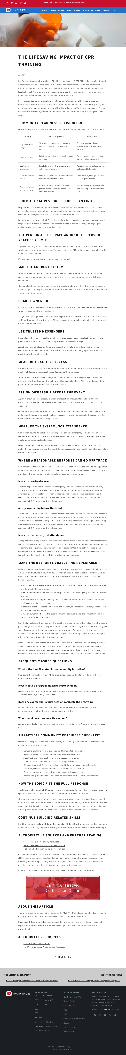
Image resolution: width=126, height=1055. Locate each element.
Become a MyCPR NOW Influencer (105, 1010)
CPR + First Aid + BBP (44, 1000)
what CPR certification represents (76, 824)
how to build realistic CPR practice (39, 824)
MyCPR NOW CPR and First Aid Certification (73, 870)
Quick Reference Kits (72, 997)
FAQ (65, 1014)
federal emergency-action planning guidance (44, 845)
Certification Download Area (75, 1018)
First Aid (38, 1017)
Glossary (67, 1023)
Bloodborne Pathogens (44, 1022)
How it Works (69, 1001)
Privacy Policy (69, 1027)
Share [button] (23, 75)
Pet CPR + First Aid (43, 1031)
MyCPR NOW (60, 1047)
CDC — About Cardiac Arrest (37, 943)
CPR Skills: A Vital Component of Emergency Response (94, 980)
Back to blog (64, 957)
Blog (65, 1010)
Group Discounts (70, 1005)
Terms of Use (68, 1032)
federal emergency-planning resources (41, 841)
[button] (115, 10)
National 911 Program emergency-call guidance (46, 849)
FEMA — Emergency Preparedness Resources (44, 947)
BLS (36, 1009)
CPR (36, 1013)
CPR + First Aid (41, 1004)
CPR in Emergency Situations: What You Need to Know (32, 980)
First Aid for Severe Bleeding (46, 1026)
